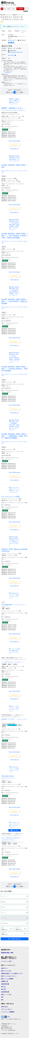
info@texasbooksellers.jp (16, 52)
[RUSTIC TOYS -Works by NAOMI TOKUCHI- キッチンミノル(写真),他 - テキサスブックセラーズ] (14, 541)
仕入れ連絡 (6, 72)
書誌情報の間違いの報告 (7, 952)
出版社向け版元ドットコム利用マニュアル (11, 973)
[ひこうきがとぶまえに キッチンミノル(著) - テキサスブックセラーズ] (14, 825)
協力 (2, 999)
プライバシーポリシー (6, 1009)
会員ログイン (4, 968)
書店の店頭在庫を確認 (14, 141)
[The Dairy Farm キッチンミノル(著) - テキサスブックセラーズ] (14, 769)
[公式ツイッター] (11, 43)
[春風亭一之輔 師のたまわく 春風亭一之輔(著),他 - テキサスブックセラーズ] (14, 101)
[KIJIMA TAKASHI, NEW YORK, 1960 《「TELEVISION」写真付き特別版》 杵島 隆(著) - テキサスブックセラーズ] (14, 291)
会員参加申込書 (5, 984)
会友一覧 (3, 989)
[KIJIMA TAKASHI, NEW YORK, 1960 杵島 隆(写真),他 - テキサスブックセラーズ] (14, 158)
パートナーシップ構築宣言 (8, 1011)
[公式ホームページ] (9, 43)
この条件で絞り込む (15, 939)
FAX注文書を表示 (14, 148)
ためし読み (15, 830)
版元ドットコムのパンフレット (9, 976)
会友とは (3, 986)
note (8, 1016)
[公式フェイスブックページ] (13, 43)
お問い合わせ (4, 1006)
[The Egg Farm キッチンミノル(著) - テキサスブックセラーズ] (14, 595)
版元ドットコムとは (6, 970)
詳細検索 (25, 11)
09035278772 (13, 40)
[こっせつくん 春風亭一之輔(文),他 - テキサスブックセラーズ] (14, 651)
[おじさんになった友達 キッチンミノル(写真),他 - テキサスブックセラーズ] (14, 490)
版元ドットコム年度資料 (7, 978)
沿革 (2, 997)
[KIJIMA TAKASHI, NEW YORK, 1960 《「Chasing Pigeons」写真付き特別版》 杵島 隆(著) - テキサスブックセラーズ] (14, 357)
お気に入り (15, 145)
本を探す (21, 8)
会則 (2, 994)
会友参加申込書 (5, 991)
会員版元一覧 (4, 981)
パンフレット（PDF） (6, 961)
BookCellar (11, 55)
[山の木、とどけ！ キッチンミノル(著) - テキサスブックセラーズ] (14, 708)
